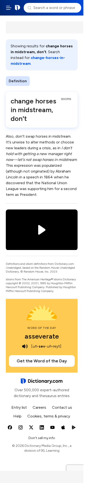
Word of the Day (41, 328)
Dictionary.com (17, 8)
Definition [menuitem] (18, 81)
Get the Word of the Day (42, 361)
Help (17, 416)
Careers (39, 407)
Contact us (62, 407)
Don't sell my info (42, 438)
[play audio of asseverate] (25, 346)
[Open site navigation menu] (9, 8)
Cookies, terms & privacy (48, 416)
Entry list (19, 407)
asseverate (42, 336)
